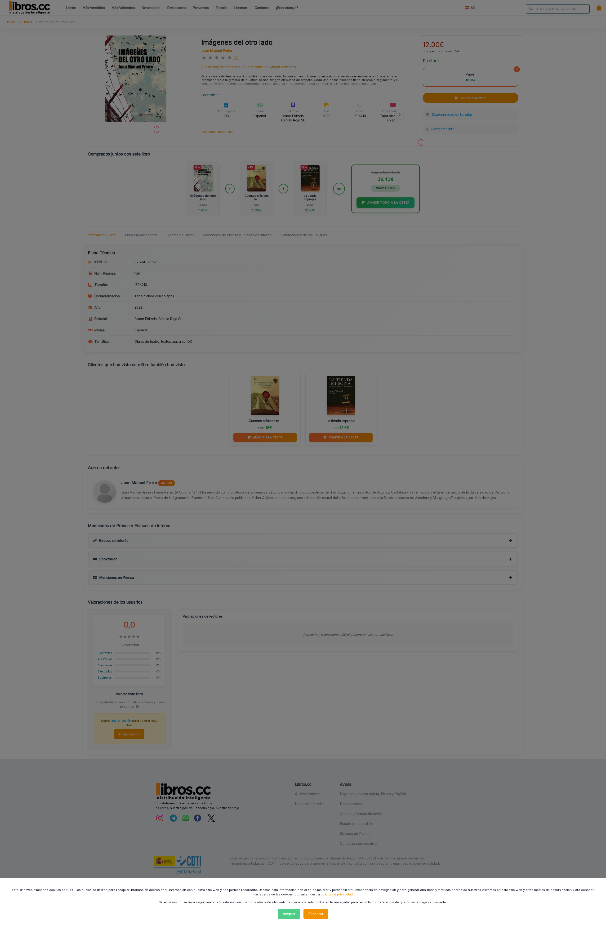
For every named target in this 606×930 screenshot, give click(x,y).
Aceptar (289, 914)
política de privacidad (337, 894)
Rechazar (315, 914)
